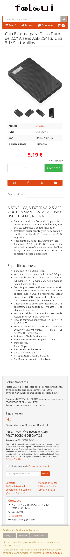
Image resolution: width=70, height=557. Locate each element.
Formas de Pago (46, 489)
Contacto (47, 25)
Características (15, 194)
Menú (12, 25)
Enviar (45, 473)
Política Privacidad (15, 486)
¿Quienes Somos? (15, 493)
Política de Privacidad (13, 459)
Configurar (9, 535)
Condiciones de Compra (18, 489)
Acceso (28, 25)
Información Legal (47, 482)
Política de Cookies (52, 552)
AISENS (40, 125)
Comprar (53, 168)
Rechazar (23, 535)
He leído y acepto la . (29, 466)
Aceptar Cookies (39, 535)
